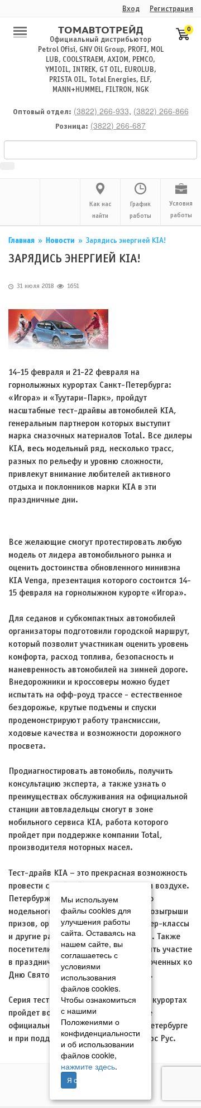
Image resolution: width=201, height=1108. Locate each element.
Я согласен (71, 1080)
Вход (131, 9)
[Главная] (101, 30)
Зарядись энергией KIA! (126, 241)
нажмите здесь (88, 1066)
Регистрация (171, 9)
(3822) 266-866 (161, 110)
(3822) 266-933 (101, 110)
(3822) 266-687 (118, 125)
